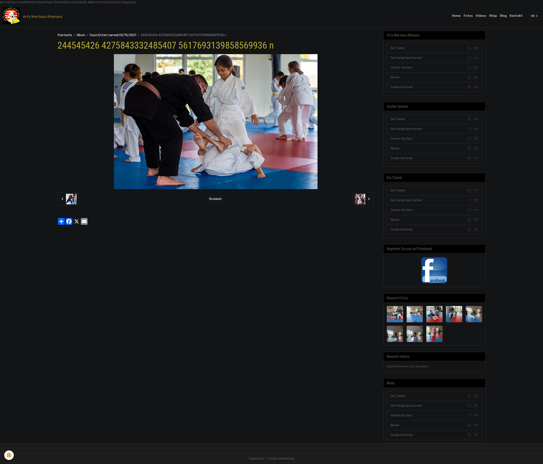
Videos (481, 16)
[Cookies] (9, 455)
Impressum (256, 458)
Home (456, 16)
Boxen (395, 77)
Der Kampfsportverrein (406, 58)
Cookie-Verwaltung (281, 458)
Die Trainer (398, 48)
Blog (503, 16)
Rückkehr (215, 199)
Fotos (468, 16)
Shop (493, 16)
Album (81, 35)
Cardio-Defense (402, 87)
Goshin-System (402, 67)
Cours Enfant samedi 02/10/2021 (113, 35)
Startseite (64, 35)
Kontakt (516, 16)
